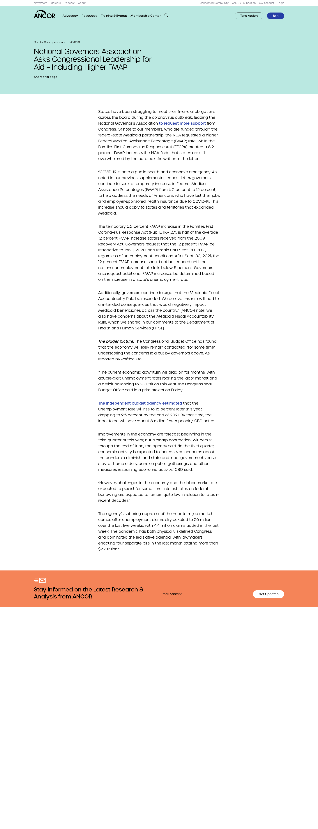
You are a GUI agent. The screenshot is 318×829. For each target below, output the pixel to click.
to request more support (182, 123)
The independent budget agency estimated (140, 403)
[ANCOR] (44, 14)
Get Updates (268, 594)
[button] (166, 15)
